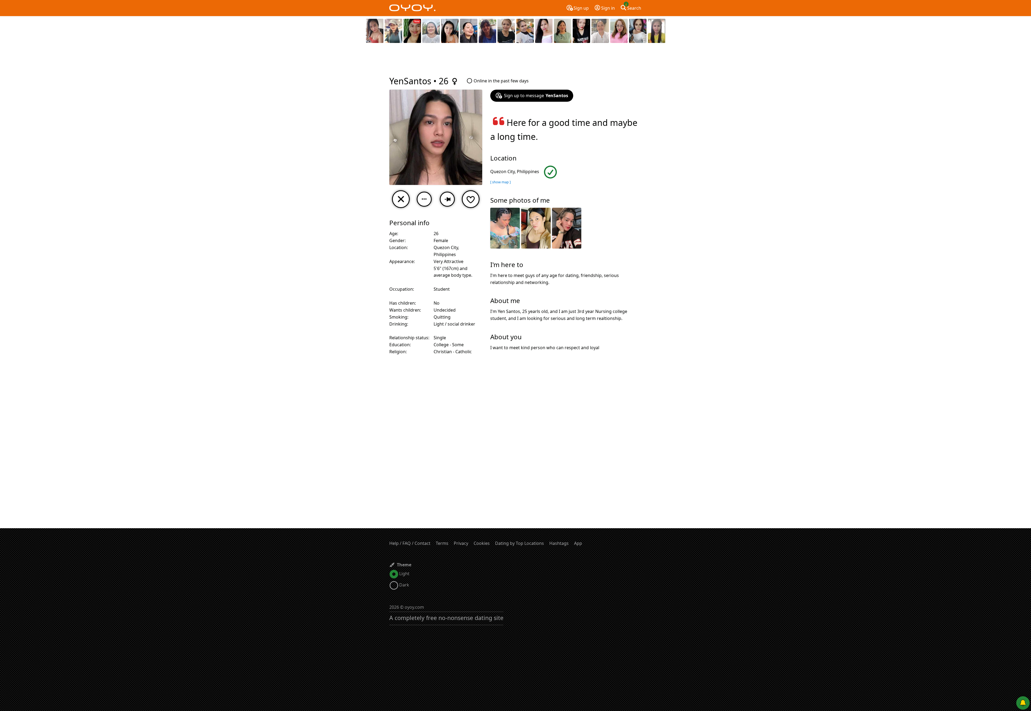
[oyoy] (412, 8)
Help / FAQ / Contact (409, 543)
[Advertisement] (515, 60)
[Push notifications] (1023, 703)
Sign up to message (536, 96)
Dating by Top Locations (519, 543)
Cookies (482, 543)
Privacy (461, 543)
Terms (442, 543)
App (578, 543)
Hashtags (559, 543)
